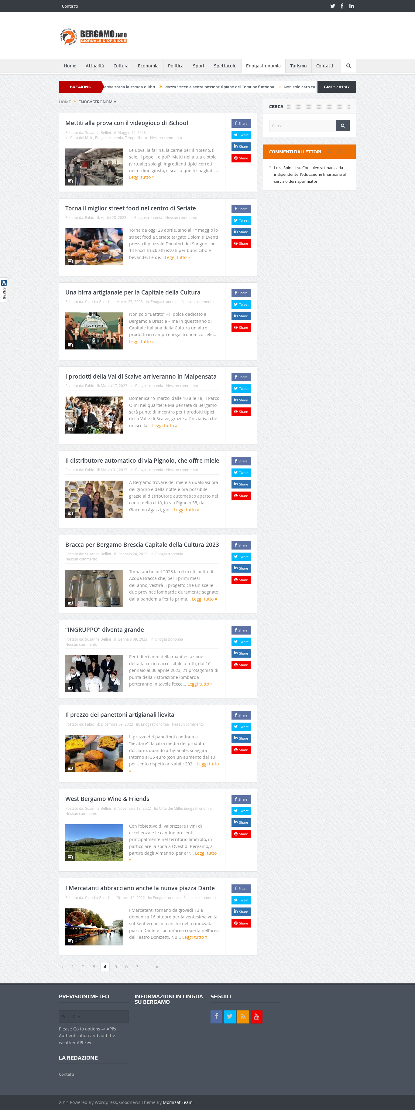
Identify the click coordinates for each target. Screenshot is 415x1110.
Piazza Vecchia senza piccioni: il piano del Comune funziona (187, 86)
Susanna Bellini (98, 132)
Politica (175, 66)
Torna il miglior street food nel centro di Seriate (130, 208)
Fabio (89, 217)
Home (70, 66)
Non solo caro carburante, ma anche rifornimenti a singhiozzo (310, 86)
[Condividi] (4, 289)
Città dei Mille (81, 137)
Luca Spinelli (285, 167)
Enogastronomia (263, 66)
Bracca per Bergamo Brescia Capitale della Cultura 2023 (142, 545)
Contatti (70, 6)
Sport (198, 66)
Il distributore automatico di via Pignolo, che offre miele (142, 461)
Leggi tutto (140, 177)
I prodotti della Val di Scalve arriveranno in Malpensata (141, 376)
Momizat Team (178, 1102)
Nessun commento (166, 137)
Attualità (95, 66)
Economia (148, 66)
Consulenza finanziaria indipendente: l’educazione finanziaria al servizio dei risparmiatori (310, 174)
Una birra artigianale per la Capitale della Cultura (133, 292)
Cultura (121, 66)
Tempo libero (136, 137)
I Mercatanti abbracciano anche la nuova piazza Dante (140, 888)
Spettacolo (225, 66)
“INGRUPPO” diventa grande (104, 630)
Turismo (298, 66)
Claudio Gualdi (97, 301)
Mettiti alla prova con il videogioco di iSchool (126, 123)
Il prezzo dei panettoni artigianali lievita (119, 715)
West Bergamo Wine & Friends (107, 799)
